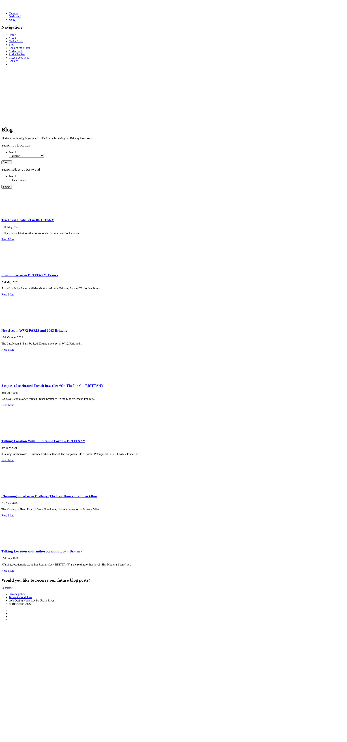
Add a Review (17, 54)
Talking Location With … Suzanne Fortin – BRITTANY (43, 441)
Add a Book (16, 51)
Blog (11, 44)
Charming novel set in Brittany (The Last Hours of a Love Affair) (49, 496)
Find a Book (16, 41)
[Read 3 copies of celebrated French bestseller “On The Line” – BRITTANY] (14, 378)
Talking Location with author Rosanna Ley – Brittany (41, 551)
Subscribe (7, 587)
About (12, 38)
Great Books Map (19, 57)
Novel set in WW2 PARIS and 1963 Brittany (34, 330)
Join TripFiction (131, 708)
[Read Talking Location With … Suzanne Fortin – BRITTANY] (14, 433)
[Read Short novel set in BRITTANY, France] (14, 268)
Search (13, 152)
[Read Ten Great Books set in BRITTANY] (14, 212)
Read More (7, 239)
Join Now (7, 120)
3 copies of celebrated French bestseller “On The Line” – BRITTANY (52, 386)
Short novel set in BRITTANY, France (29, 275)
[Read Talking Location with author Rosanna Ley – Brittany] (14, 544)
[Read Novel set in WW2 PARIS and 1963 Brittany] (14, 323)
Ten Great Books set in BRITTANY (27, 220)
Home (12, 34)
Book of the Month (20, 47)
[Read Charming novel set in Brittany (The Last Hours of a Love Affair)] (14, 489)
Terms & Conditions (20, 597)
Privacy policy (17, 594)
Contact (13, 60)
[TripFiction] (18, 6)
